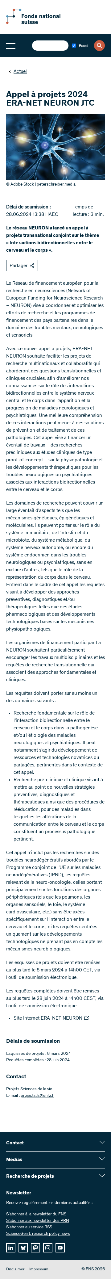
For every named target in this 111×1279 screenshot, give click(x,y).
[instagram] (47, 1247)
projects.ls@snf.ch (37, 1096)
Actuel (20, 71)
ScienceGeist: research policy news (38, 1234)
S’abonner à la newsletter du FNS (36, 1214)
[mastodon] (35, 1247)
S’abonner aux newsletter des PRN (37, 1221)
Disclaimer (15, 1270)
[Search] (99, 45)
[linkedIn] (10, 1247)
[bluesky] (23, 1247)
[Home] (40, 22)
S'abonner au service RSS (29, 1227)
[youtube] (60, 1247)
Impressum (38, 1270)
